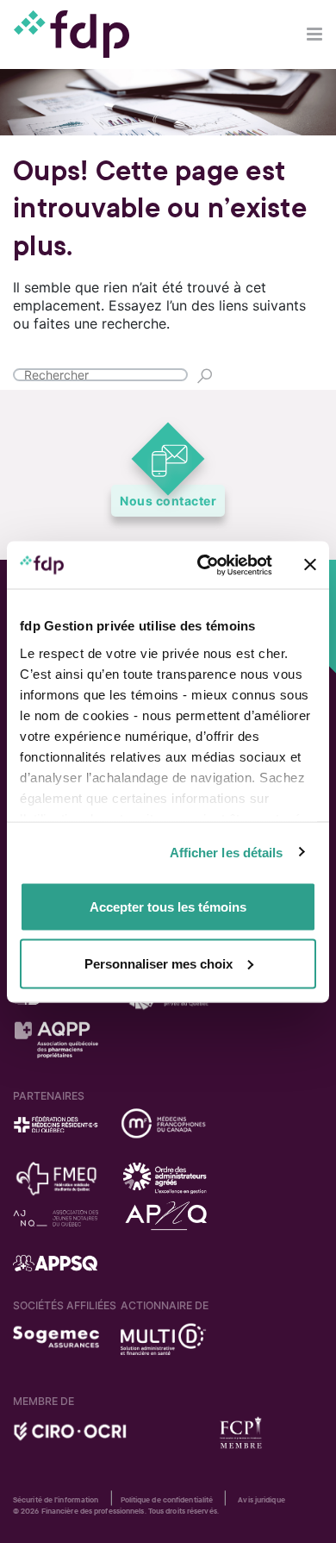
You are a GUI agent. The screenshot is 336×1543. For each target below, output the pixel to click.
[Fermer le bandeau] (310, 565)
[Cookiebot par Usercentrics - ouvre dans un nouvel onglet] (203, 565)
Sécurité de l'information (56, 1500)
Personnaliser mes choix (158, 963)
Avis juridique (261, 1500)
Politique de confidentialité (167, 1500)
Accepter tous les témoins (168, 907)
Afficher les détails (226, 851)
